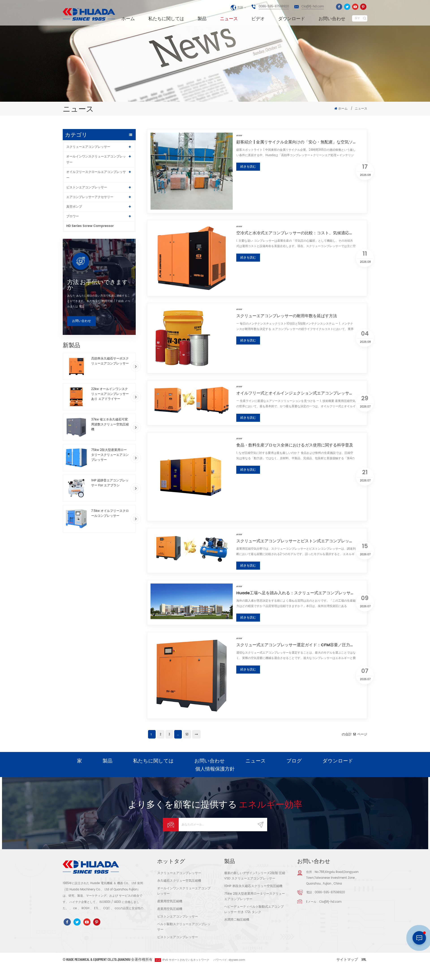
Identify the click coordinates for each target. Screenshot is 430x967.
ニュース (229, 18)
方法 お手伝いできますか (97, 284)
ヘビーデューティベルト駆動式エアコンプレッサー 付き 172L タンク (254, 909)
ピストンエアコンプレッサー (86, 187)
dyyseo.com (237, 960)
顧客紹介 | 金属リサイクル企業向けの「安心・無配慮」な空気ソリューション (296, 142)
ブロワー (72, 216)
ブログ (294, 760)
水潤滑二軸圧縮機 (236, 919)
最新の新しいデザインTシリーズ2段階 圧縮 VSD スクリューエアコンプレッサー (254, 875)
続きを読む (248, 166)
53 (187, 734)
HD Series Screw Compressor (90, 225)
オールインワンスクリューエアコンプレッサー (96, 159)
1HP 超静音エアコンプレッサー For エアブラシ (110, 483)
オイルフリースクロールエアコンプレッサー (96, 174)
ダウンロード (291, 18)
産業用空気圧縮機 (169, 901)
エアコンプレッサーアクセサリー (89, 197)
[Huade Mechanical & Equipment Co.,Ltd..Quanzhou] (89, 14)
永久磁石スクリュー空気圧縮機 (179, 880)
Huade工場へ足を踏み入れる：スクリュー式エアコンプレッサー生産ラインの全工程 (296, 593)
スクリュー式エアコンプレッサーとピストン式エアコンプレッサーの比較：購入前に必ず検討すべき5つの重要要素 (296, 541)
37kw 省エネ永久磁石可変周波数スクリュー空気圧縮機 (110, 424)
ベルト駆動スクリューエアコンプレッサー (184, 927)
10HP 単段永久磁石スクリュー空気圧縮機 (253, 886)
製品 (202, 18)
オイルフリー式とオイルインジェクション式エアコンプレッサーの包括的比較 (296, 393)
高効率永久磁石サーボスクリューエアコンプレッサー (110, 361)
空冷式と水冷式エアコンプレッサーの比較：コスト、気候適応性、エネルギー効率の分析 (296, 233)
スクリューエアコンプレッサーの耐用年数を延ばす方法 (286, 316)
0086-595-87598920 (274, 6)
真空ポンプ (74, 206)
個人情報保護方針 (215, 768)
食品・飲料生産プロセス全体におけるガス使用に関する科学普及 (294, 445)
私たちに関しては (166, 18)
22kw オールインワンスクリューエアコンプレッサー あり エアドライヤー (110, 394)
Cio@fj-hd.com (312, 6)
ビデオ (258, 18)
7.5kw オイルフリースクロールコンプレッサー (110, 513)
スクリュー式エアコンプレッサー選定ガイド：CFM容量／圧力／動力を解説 (296, 645)
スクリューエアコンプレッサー (88, 146)
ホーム (128, 18)
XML (363, 959)
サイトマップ (347, 959)
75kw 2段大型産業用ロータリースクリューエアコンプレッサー (110, 455)
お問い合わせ (331, 18)
